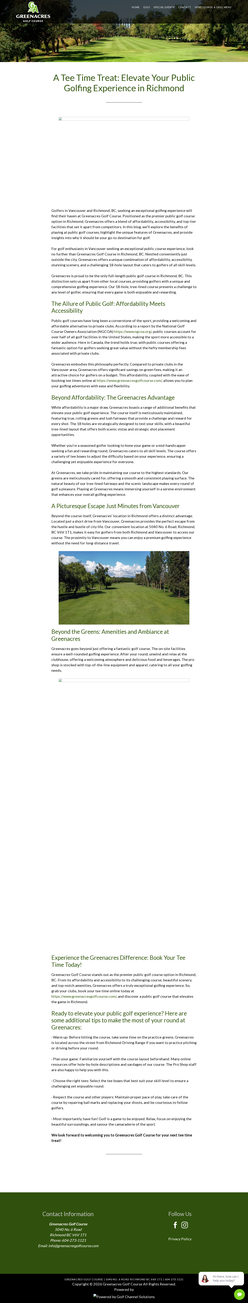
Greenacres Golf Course (33, 12)
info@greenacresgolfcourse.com (73, 1246)
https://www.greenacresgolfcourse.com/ (129, 380)
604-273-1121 (74, 1240)
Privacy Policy (180, 1239)
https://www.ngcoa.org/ (133, 331)
